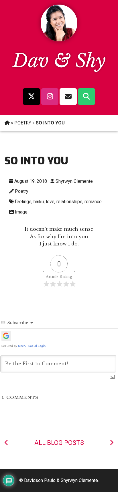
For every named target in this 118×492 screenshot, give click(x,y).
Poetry (21, 191)
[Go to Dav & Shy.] (7, 123)
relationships (69, 201)
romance (93, 201)
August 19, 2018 (30, 181)
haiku (39, 201)
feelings (23, 201)
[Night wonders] (7, 442)
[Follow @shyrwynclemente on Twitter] (31, 97)
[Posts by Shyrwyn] (59, 40)
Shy (90, 60)
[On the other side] (111, 442)
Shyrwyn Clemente (74, 181)
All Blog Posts (59, 442)
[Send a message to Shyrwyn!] (68, 97)
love (50, 201)
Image (21, 212)
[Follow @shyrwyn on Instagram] (50, 97)
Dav (31, 60)
